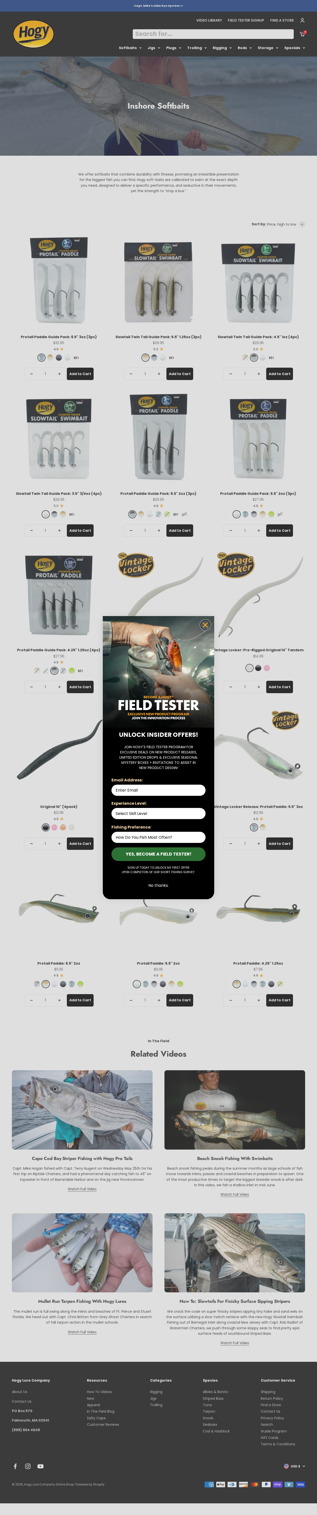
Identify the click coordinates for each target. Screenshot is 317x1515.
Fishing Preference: (131, 827)
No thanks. (158, 885)
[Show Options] (200, 813)
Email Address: (127, 780)
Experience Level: (129, 803)
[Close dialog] (205, 625)
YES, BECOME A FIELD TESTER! (158, 854)
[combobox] (157, 813)
